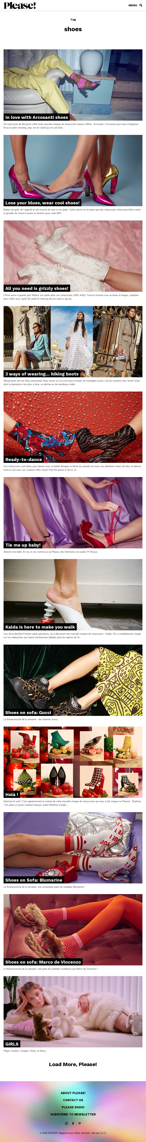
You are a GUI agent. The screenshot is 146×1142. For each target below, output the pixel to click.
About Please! (73, 1093)
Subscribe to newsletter (73, 1114)
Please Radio (73, 1107)
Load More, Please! (73, 1064)
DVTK (103, 1133)
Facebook (73, 1123)
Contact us (73, 1100)
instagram (66, 1123)
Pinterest (79, 1123)
